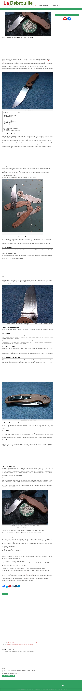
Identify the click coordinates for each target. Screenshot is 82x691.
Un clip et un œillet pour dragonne (11, 121)
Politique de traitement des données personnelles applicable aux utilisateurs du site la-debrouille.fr (30, 689)
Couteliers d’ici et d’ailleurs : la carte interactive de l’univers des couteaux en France (23, 642)
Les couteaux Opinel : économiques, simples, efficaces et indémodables (20, 644)
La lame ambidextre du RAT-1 (9, 122)
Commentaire (4, 653)
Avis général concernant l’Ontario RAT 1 (11, 128)
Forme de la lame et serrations (10, 124)
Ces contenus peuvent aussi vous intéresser (13, 130)
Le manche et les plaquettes (9, 117)
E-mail (3, 666)
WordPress (65, 689)
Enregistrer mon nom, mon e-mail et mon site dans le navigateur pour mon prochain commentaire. (19, 670)
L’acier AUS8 (7, 123)
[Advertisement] (27, 50)
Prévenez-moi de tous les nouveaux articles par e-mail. (12, 673)
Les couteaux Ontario (7, 114)
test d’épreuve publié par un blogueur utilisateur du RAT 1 (31, 574)
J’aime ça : (7, 129)
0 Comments (11, 40)
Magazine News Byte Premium (54, 689)
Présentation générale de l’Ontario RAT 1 (11, 115)
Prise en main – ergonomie (10, 120)
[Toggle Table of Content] (18, 112)
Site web (3, 668)
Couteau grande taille (9, 116)
